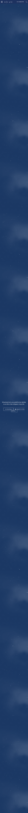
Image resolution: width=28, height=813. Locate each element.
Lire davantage (8, 409)
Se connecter (20, 1)
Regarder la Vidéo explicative (18, 410)
